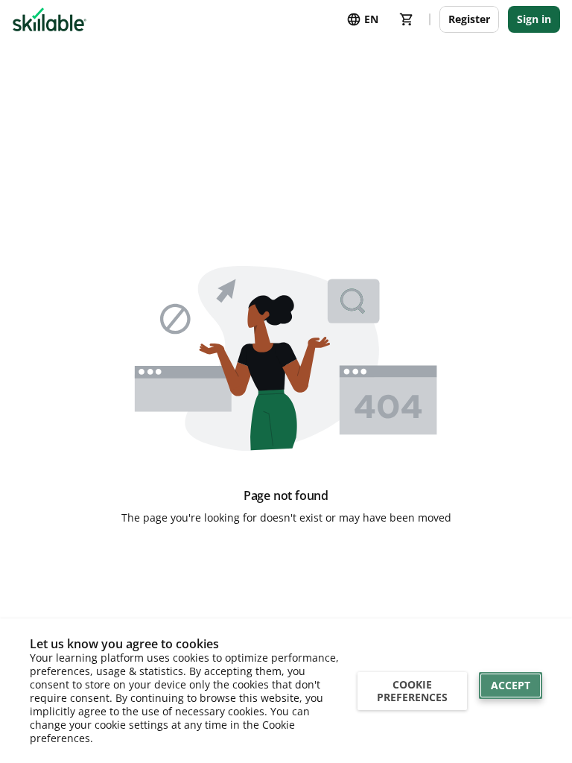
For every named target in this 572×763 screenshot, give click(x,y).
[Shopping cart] (406, 19)
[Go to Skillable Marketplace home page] (49, 19)
